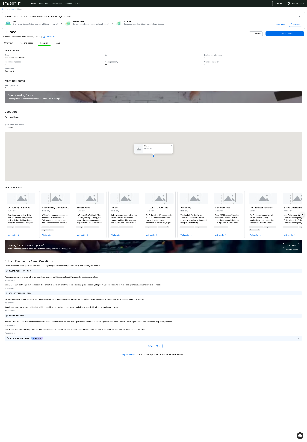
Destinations (57, 4)
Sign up (295, 4)
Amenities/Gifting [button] (220, 227)
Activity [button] (10, 227)
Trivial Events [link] (83, 207)
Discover (68, 4)
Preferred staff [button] (163, 227)
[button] (153, 156)
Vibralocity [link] (185, 207)
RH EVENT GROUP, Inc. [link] (157, 207)
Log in (302, 4)
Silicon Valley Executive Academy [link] (55, 207)
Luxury (77, 4)
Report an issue (129, 354)
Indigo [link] (114, 207)
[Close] (299, 16)
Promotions (43, 4)
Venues (33, 4)
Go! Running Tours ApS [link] (19, 207)
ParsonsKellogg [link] (222, 207)
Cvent (4, 9)
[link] (21, 198)
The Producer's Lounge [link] (261, 207)
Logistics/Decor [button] (47, 230)
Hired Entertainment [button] (22, 227)
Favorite (257, 34)
